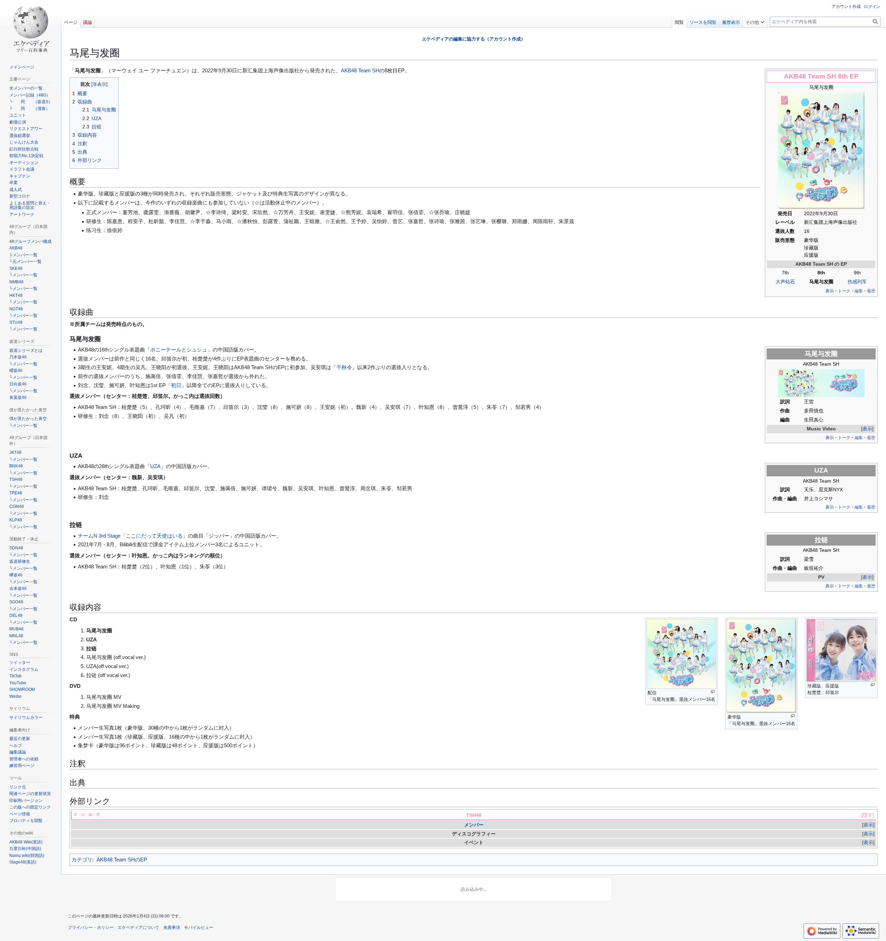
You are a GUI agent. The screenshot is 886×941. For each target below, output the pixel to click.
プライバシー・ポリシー (91, 927)
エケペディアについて (138, 927)
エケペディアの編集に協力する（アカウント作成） (473, 39)
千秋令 (344, 367)
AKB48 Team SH (810, 76)
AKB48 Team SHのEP (122, 859)
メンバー (473, 825)
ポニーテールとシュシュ (178, 350)
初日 (176, 385)
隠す (868, 815)
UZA (155, 466)
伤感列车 (857, 281)
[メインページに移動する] (30, 27)
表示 (867, 428)
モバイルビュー (198, 927)
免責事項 (171, 927)
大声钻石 (785, 281)
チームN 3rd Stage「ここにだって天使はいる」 (133, 536)
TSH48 (473, 815)
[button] (755, 21)
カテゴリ (82, 859)
